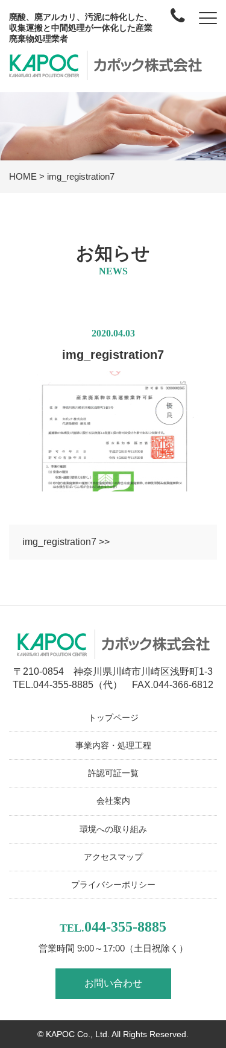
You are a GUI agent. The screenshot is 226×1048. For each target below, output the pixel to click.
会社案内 (113, 801)
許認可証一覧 (113, 773)
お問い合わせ (113, 983)
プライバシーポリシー (113, 884)
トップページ (113, 717)
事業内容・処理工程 (113, 745)
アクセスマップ (113, 857)
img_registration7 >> (66, 542)
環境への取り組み (113, 829)
